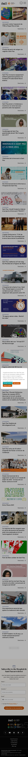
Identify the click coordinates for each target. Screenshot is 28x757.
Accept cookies (8, 383)
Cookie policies (9, 381)
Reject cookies (7, 385)
